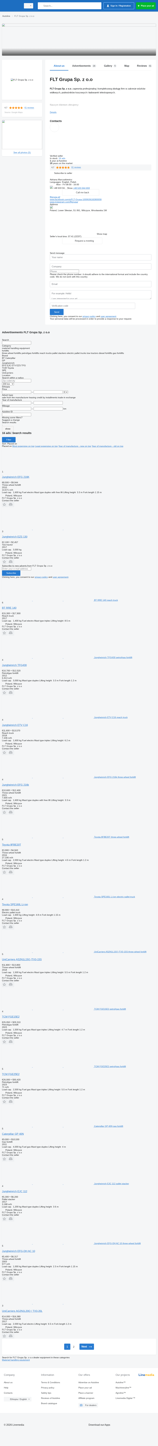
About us (8, 1382)
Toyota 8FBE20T (11, 844)
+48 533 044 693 (81, 188)
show (7, 428)
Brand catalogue (49, 1403)
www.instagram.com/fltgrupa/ (64, 202)
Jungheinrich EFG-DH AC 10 (18, 1251)
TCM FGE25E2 (10, 1074)
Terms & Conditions (50, 1382)
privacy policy (89, 316)
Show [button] (70, 188)
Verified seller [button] (57, 156)
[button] (63, 173)
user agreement (108, 316)
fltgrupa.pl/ (55, 197)
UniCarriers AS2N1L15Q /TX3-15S (22, 959)
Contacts (8, 1393)
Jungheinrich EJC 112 (14, 1191)
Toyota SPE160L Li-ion (15, 904)
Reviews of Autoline (50, 1398)
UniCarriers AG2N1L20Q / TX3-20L (22, 1311)
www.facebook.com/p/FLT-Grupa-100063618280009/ (76, 199)
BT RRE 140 (9, 607)
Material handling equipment (16, 1360)
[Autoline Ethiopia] (11, 6)
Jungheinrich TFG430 (14, 665)
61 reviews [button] (29, 108)
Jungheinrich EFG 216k (15, 784)
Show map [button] (102, 234)
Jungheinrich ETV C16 (15, 725)
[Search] (41, 6)
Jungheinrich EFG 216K (15, 477)
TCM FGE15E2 (10, 1016)
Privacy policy (47, 1387)
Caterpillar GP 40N (13, 1133)
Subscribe (11, 573)
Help (6, 1387)
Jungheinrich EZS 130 (14, 536)
